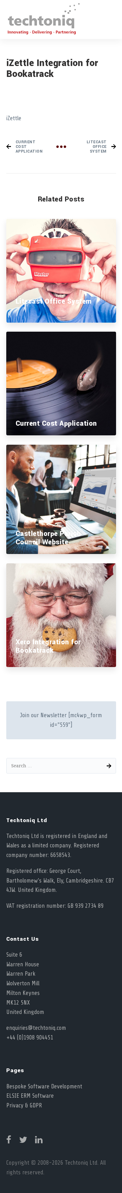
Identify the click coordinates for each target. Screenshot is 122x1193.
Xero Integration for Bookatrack (48, 646)
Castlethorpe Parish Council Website (48, 538)
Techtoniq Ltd (81, 1162)
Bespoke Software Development (44, 1086)
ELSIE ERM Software (30, 1095)
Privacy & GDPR (24, 1105)
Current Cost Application (56, 423)
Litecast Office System (54, 301)
